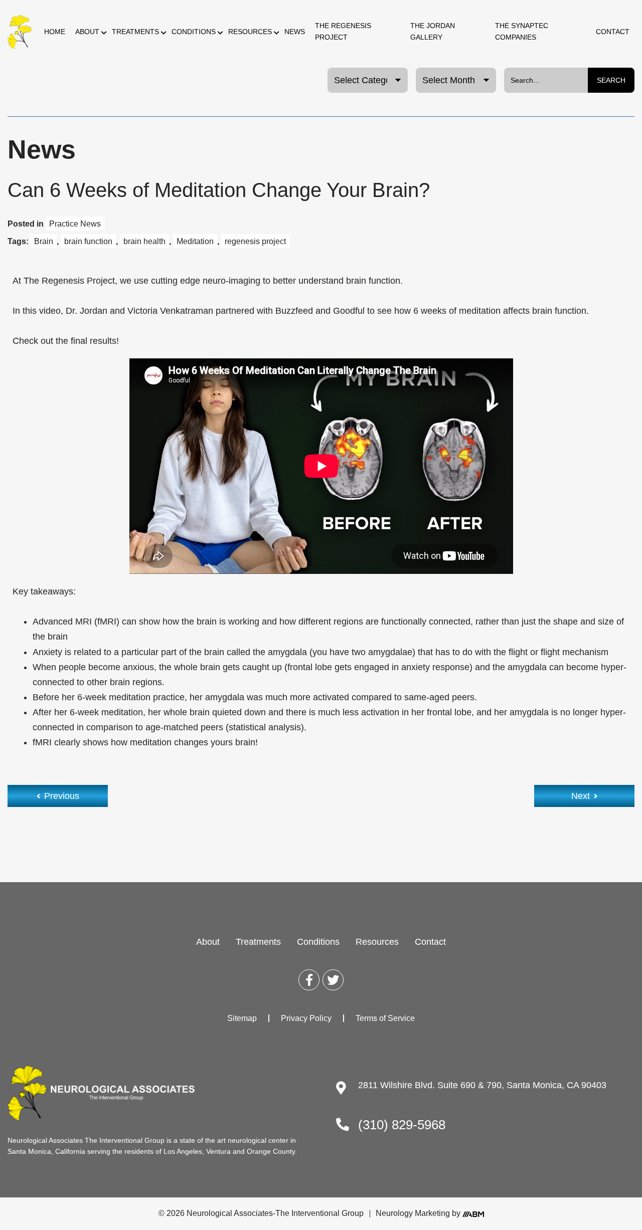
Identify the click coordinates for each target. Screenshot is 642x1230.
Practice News (75, 223)
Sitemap (242, 1018)
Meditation (195, 241)
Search (611, 80)
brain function (88, 241)
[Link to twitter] (333, 979)
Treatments (135, 32)
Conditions (194, 32)
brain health (144, 241)
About (87, 32)
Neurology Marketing (413, 1213)
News (294, 32)
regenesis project (255, 241)
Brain (43, 241)
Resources (250, 32)
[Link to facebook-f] (308, 979)
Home (54, 32)
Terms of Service (385, 1018)
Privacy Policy (306, 1018)
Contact (612, 32)
